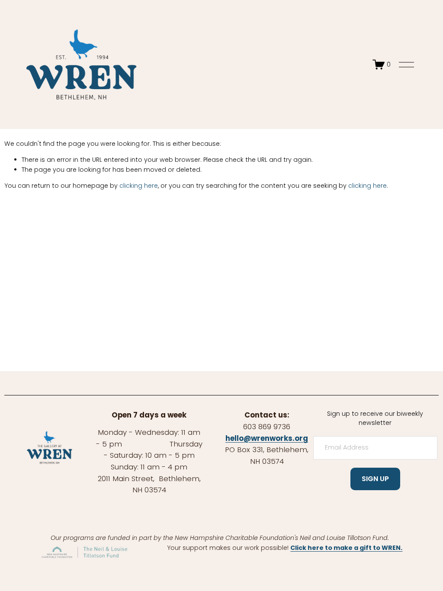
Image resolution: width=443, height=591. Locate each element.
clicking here (138, 185)
